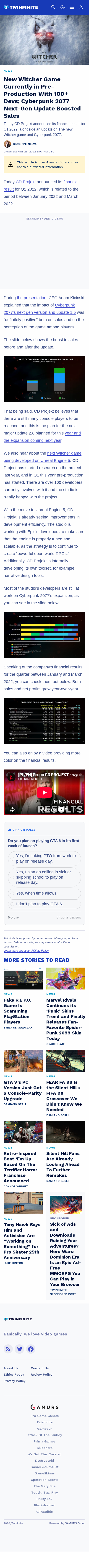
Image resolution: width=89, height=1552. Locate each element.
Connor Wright (16, 1186)
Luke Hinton (13, 1263)
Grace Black (55, 1044)
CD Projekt (26, 182)
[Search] (53, 7)
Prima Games (44, 1441)
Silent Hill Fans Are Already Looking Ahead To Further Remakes (63, 1164)
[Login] (80, 7)
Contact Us (40, 1368)
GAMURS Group (75, 1523)
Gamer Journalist (44, 1467)
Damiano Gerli (15, 1104)
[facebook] (30, 1349)
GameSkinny (45, 1473)
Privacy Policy (14, 1381)
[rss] (8, 1349)
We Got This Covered (45, 1454)
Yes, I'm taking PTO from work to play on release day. (46, 858)
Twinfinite (44, 1422)
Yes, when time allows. (37, 893)
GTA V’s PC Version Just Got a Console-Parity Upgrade (23, 1090)
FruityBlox (44, 1499)
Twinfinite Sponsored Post (63, 1292)
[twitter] (19, 1349)
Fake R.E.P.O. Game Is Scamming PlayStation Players (17, 1011)
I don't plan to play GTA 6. (39, 904)
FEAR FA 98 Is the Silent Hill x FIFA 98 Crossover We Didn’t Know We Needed (64, 1095)
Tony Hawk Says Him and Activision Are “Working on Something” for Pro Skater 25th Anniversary (22, 1241)
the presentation (31, 298)
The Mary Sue (44, 1486)
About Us (11, 1368)
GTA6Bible (44, 1511)
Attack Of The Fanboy (44, 1435)
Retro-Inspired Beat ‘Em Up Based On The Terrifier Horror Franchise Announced (20, 1167)
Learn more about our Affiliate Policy (26, 950)
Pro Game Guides (45, 1416)
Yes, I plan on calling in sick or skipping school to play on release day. (43, 877)
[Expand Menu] (71, 7)
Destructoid (44, 1460)
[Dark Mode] (62, 7)
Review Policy (41, 1374)
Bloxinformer (44, 1505)
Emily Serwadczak (18, 1027)
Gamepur (44, 1428)
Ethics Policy (14, 1374)
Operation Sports (44, 1479)
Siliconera (44, 1448)
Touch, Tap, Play (44, 1492)
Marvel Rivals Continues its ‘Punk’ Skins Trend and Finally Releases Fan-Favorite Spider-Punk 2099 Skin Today (65, 1019)
